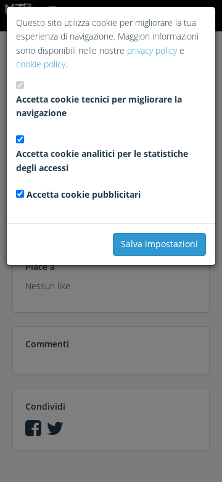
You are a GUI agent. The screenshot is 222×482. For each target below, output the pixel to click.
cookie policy (40, 64)
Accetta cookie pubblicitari (84, 194)
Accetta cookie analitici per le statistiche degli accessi (102, 160)
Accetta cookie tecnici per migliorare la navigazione (99, 106)
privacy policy (152, 50)
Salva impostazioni (159, 244)
